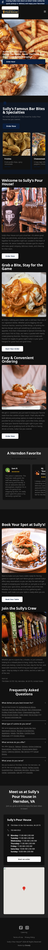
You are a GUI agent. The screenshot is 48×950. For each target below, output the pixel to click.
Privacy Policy (30, 937)
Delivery (25, 746)
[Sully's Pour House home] (10, 12)
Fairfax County (33, 767)
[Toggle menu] (45, 11)
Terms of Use (18, 937)
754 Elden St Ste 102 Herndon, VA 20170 (26, 825)
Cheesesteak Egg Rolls (31, 712)
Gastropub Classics (9, 731)
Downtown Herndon (21, 770)
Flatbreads (6, 736)
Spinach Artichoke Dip (13, 717)
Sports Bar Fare (30, 728)
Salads (13, 733)
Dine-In (11, 746)
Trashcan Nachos (8, 710)
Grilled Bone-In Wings (27, 707)
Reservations (6, 749)
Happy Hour (16, 749)
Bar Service (25, 752)
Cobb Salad (23, 715)
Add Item (7, 167)
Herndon (17, 767)
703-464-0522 (16, 830)
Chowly (27, 945)
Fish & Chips (33, 715)
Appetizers (6, 733)
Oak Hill (19, 773)
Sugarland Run (7, 770)
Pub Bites (20, 733)
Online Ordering (35, 746)
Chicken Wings (19, 736)
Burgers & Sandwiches (25, 731)
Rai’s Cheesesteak (34, 710)
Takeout (18, 746)
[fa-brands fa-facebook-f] (21, 927)
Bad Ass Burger (21, 710)
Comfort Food (29, 733)
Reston (24, 767)
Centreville (11, 773)
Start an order (24, 859)
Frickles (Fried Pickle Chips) (12, 712)
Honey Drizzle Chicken (10, 715)
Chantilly (29, 773)
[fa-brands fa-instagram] (27, 927)
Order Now (11, 126)
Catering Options (14, 752)
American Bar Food (16, 728)
